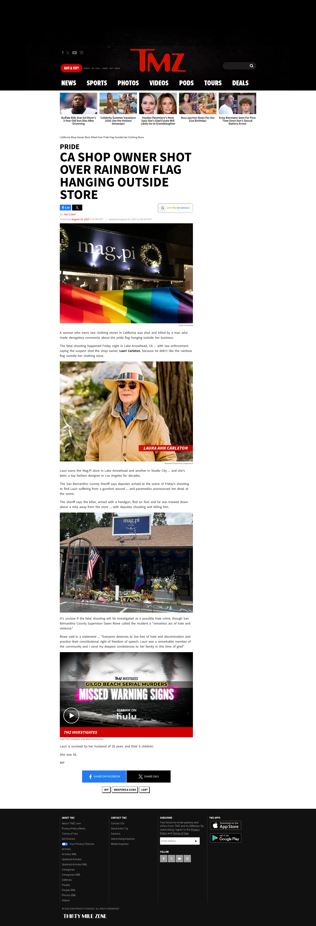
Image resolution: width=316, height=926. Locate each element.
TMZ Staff (69, 214)
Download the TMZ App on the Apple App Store (225, 825)
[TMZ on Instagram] (81, 52)
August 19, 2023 (80, 219)
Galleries (67, 879)
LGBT (144, 789)
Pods (186, 83)
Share (106, 776)
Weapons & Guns (125, 789)
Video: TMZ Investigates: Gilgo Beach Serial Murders (82, 739)
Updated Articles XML (74, 864)
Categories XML (71, 874)
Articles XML (69, 854)
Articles (66, 849)
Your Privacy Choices (81, 843)
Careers (115, 833)
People (66, 885)
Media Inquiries (120, 843)
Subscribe (196, 841)
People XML (69, 890)
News (68, 83)
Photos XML (69, 895)
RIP (106, 789)
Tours (213, 83)
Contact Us (117, 823)
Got (71, 68)
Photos (128, 83)
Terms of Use (70, 833)
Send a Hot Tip (119, 828)
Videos (158, 83)
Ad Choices (68, 838)
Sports (97, 83)
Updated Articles (72, 859)
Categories (68, 869)
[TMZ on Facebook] (63, 52)
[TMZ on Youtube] (74, 52)
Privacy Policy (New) (73, 828)
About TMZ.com (71, 823)
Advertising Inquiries (123, 838)
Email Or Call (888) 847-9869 (102, 68)
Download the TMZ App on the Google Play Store (225, 838)
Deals (240, 83)
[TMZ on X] (68, 52)
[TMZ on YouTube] (179, 858)
